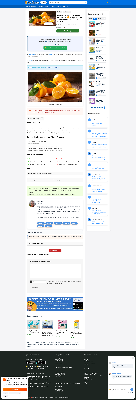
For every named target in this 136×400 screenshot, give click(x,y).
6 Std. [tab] (90, 18)
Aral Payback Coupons (60, 373)
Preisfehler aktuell (59, 386)
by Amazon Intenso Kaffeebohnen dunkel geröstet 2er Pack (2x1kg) (99, 201)
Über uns (86, 364)
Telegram (55, 44)
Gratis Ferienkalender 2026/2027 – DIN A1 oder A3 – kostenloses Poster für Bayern (99, 157)
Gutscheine (52, 6)
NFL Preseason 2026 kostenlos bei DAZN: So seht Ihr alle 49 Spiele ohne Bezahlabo (99, 178)
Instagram (66, 223)
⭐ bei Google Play (42, 366)
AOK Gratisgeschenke (60, 363)
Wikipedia (40, 223)
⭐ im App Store (31, 366)
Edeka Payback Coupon (60, 374)
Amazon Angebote (59, 361)
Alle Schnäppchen (59, 358)
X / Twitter (57, 223)
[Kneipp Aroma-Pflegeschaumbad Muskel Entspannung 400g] (76, 321)
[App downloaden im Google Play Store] (41, 362)
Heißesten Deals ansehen (97, 107)
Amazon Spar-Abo (59, 360)
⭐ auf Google (39, 368)
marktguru (60, 27)
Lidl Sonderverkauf (59, 359)
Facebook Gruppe (88, 379)
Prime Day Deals (58, 393)
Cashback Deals (58, 389)
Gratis (46, 6)
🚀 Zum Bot (15, 389)
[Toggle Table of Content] (41, 118)
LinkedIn (40, 226)
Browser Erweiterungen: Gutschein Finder (93, 375)
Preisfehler (40, 6)
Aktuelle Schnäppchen (31, 6)
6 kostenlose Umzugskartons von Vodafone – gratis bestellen (99, 123)
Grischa (40, 201)
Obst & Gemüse (67, 11)
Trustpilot (29, 368)
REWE (30, 60)
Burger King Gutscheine (60, 375)
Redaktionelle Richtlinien (89, 363)
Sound (131, 392)
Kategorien (65, 6)
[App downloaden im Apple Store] (30, 362)
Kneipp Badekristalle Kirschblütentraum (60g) (61, 332)
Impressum (86, 359)
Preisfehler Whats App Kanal (90, 373)
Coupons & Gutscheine (60, 370)
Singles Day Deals (59, 391)
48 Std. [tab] (99, 18)
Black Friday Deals (59, 390)
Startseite (47, 41)
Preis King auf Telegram (89, 372)
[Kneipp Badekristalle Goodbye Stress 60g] (33, 321)
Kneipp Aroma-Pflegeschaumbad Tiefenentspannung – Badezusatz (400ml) (48, 333)
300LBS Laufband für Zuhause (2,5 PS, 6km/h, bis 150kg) (99, 222)
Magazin (59, 6)
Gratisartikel (41, 377)
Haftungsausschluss (89, 361)
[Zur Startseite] (32, 2)
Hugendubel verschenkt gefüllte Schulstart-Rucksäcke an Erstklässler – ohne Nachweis (99, 135)
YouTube (48, 226)
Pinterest (86, 382)
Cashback (59, 11)
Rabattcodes (28, 379)
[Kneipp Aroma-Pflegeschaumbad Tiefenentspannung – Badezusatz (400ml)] (48, 321)
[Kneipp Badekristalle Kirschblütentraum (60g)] (62, 321)
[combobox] (68, 2)
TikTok (73, 223)
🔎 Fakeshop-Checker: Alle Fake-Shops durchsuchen (98, 167)
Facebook (48, 44)
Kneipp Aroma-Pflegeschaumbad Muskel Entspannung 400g (76, 333)
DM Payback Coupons (60, 372)
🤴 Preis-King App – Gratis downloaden (55, 48)
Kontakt (85, 358)
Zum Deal (66, 31)
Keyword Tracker (88, 374)
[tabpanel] (97, 62)
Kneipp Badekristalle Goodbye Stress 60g (33, 331)
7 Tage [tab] (104, 18)
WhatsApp (62, 44)
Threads (86, 383)
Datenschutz (87, 360)
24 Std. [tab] (95, 18)
